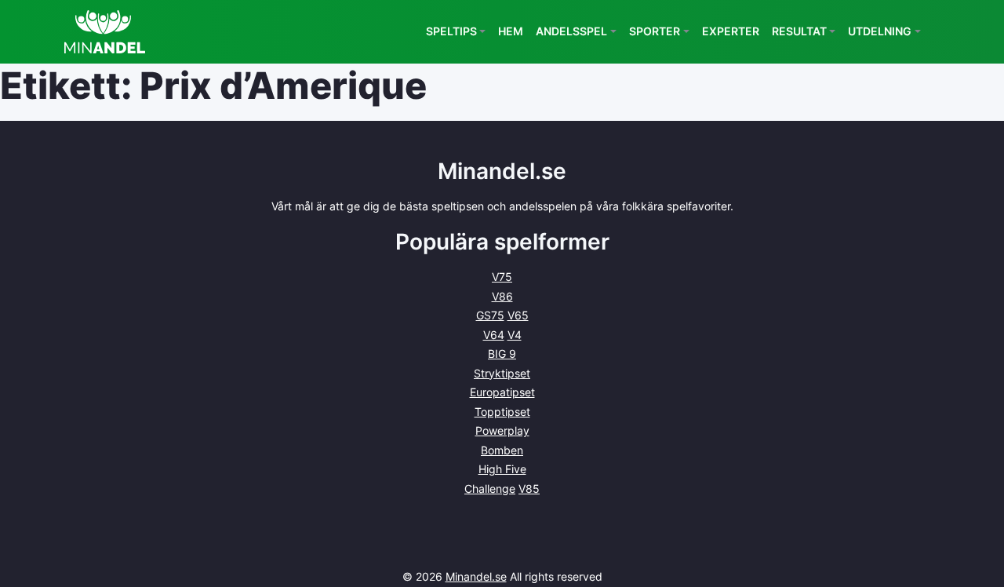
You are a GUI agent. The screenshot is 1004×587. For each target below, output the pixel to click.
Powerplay (502, 430)
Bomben (502, 450)
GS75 (490, 315)
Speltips (451, 31)
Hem (510, 31)
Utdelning (879, 31)
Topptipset (502, 411)
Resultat (799, 31)
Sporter (654, 31)
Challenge (489, 488)
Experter (730, 31)
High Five (502, 469)
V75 (502, 276)
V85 (529, 488)
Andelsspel (571, 31)
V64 (493, 334)
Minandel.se (476, 576)
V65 (518, 315)
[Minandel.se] (104, 31)
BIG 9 (502, 353)
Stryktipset (502, 373)
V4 (514, 334)
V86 (502, 296)
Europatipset (502, 392)
